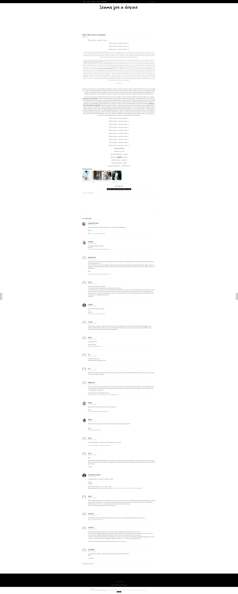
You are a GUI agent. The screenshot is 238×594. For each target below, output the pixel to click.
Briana (90, 402)
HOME (84, 1)
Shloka (90, 419)
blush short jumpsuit (106, 180)
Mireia (90, 337)
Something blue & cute (86, 180)
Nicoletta (90, 241)
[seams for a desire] (119, 7)
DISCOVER (88, 1)
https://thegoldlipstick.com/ (95, 346)
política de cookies (92, 590)
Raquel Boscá (92, 257)
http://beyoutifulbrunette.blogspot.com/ (98, 411)
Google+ (114, 189)
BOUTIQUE (94, 1)
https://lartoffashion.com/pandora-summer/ (99, 445)
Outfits (86, 193)
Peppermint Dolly (93, 223)
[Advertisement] (119, 21)
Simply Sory (91, 382)
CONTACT (98, 1)
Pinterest (125, 189)
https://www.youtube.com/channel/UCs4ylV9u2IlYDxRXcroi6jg (126, 488)
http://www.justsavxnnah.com (95, 519)
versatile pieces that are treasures (116, 181)
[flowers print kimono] (237, 296)
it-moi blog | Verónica (94, 475)
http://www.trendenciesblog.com (96, 313)
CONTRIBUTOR (104, 1)
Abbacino (119, 157)
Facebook (109, 189)
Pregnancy (90, 193)
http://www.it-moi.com (103, 486)
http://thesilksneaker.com (94, 430)
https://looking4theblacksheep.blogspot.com (99, 274)
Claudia (90, 304)
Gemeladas (91, 549)
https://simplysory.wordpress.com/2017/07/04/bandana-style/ (103, 394)
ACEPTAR (119, 591)
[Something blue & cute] (1, 296)
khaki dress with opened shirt (96, 181)
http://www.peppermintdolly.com (96, 233)
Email (129, 189)
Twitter (119, 189)
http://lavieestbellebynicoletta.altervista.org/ (99, 249)
